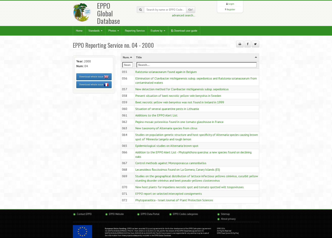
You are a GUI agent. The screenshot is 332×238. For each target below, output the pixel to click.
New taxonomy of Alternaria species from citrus (166, 128)
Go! (190, 9)
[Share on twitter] (255, 44)
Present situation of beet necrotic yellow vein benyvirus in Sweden (178, 96)
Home (79, 30)
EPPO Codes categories (185, 214)
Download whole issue (91, 76)
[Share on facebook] (247, 44)
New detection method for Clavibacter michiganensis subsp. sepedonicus (182, 89)
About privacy (228, 218)
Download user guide (185, 30)
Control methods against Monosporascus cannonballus (170, 163)
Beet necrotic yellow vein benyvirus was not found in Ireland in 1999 (179, 102)
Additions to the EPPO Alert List (156, 115)
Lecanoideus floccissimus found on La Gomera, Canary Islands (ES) (177, 169)
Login (231, 3)
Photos (112, 30)
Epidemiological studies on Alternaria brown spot (166, 146)
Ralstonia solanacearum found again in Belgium (166, 72)
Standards (94, 30)
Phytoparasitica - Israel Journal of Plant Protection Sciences (174, 200)
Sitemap (225, 214)
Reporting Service (135, 30)
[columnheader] (127, 57)
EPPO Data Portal (150, 214)
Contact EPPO (84, 214)
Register (231, 9)
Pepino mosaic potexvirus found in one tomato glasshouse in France (179, 122)
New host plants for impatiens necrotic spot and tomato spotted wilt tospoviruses (189, 187)
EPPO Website (116, 214)
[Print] (240, 44)
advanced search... (183, 15)
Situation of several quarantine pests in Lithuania (167, 109)
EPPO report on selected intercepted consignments (168, 193)
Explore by (157, 30)
